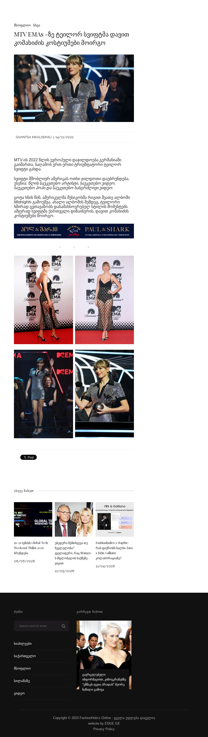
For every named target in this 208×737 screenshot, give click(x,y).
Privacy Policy (104, 729)
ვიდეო (19, 693)
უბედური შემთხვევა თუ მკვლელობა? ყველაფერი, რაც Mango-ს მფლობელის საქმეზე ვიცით (73, 553)
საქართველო (25, 656)
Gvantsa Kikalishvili (33, 137)
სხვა (36, 25)
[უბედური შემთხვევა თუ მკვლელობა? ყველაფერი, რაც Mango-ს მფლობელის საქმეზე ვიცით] (74, 519)
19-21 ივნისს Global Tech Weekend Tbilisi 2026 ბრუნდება (31, 548)
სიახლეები (23, 643)
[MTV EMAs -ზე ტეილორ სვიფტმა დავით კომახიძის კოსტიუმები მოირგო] (74, 88)
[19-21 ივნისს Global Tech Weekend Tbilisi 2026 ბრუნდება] (33, 519)
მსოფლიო (22, 25)
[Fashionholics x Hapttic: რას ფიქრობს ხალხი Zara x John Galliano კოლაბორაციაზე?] (115, 519)
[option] (104, 659)
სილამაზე (22, 681)
